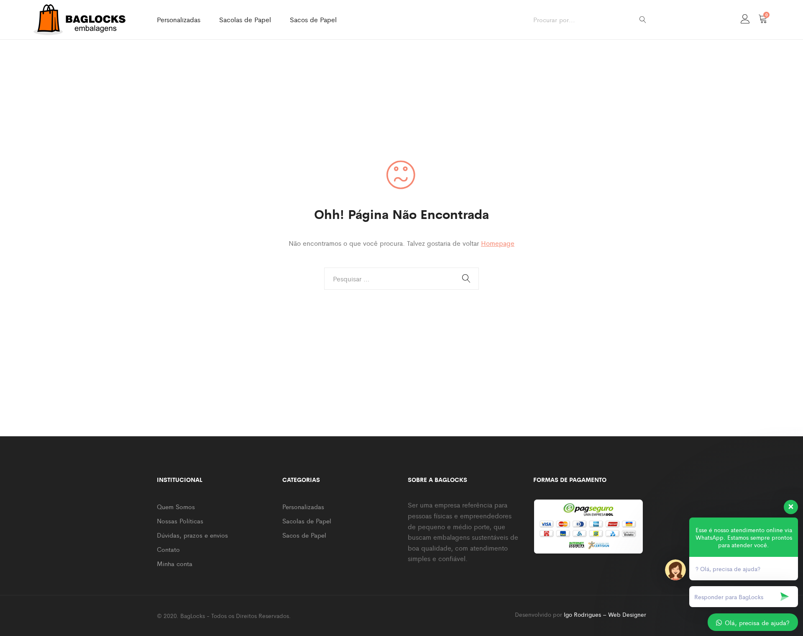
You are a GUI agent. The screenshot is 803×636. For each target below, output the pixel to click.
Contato (168, 549)
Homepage (497, 243)
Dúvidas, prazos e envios (192, 534)
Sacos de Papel (313, 19)
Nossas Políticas (180, 520)
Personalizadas (178, 19)
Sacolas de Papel (245, 19)
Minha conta (174, 563)
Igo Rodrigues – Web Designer (605, 614)
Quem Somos (176, 506)
